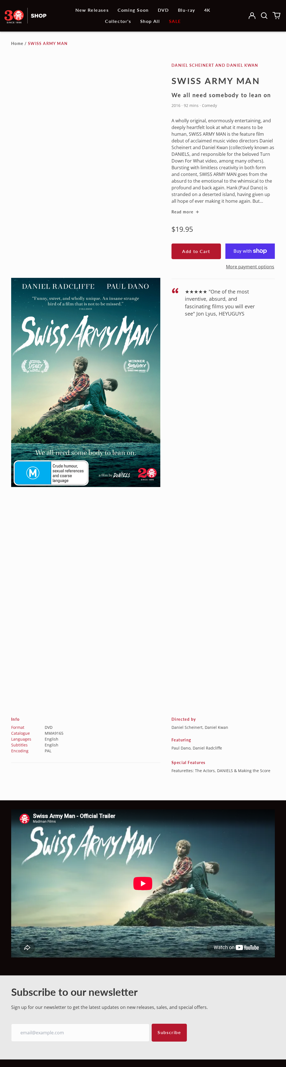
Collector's (118, 21)
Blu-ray (186, 10)
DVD (163, 10)
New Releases (92, 10)
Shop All (150, 21)
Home (17, 43)
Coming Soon (133, 10)
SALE (175, 21)
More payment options (250, 267)
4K (207, 10)
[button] (264, 16)
